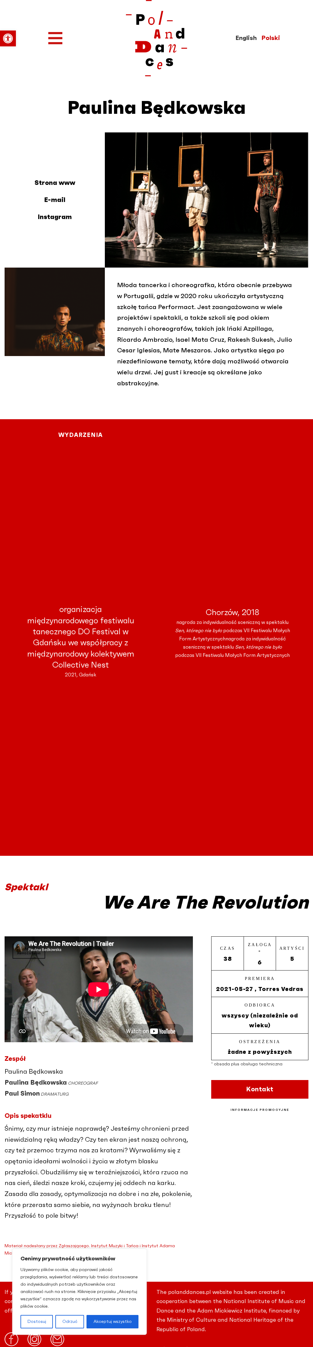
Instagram (55, 217)
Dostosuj (37, 1322)
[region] (79, 1292)
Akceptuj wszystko (113, 1322)
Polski (270, 38)
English (246, 38)
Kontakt (260, 1089)
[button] (8, 38)
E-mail (54, 200)
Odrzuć (69, 1322)
